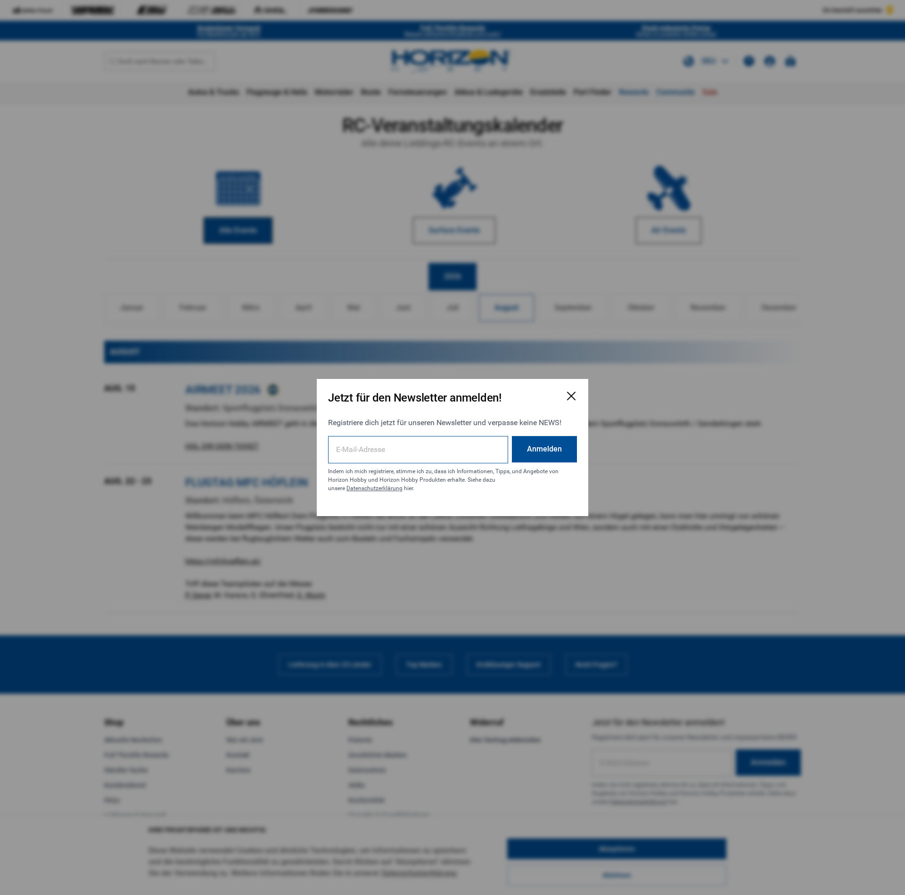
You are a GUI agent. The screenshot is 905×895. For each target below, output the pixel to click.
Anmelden (544, 448)
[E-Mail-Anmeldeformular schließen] (571, 396)
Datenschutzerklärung (374, 488)
